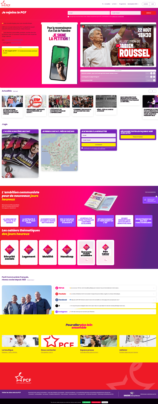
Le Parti (114, 4)
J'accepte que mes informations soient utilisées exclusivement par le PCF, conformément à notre (96, 16)
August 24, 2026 (16, 43)
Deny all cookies (96, 402)
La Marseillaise (38, 394)
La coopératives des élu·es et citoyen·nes (93, 392)
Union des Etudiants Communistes (56, 392)
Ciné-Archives (64, 394)
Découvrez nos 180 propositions (10, 205)
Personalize (104, 402)
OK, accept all (87, 402)
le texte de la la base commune (28, 51)
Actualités (107, 4)
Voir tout (15, 91)
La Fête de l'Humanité (91, 394)
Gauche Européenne (70, 392)
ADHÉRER (146, 4)
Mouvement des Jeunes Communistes (37, 392)
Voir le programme (150, 192)
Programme (122, 4)
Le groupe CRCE (73, 394)
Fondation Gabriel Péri (54, 394)
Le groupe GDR (81, 394)
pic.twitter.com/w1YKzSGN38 (14, 40)
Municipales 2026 (132, 4)
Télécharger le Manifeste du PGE (106, 394)
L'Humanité (31, 394)
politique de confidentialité (118, 16)
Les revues (45, 394)
